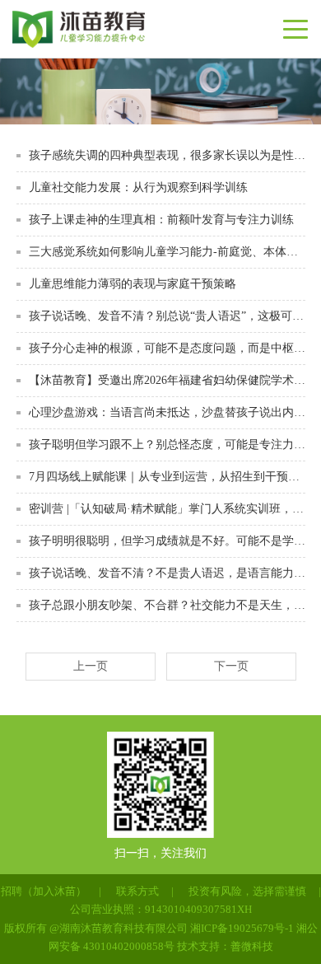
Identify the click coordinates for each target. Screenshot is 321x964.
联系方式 (137, 891)
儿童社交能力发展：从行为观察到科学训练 (138, 187)
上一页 (90, 666)
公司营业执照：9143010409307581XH (161, 909)
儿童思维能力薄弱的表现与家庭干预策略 (132, 284)
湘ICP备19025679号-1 (242, 928)
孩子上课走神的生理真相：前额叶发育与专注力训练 (161, 219)
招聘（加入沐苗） (43, 891)
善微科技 (251, 946)
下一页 (231, 666)
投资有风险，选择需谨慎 (247, 891)
